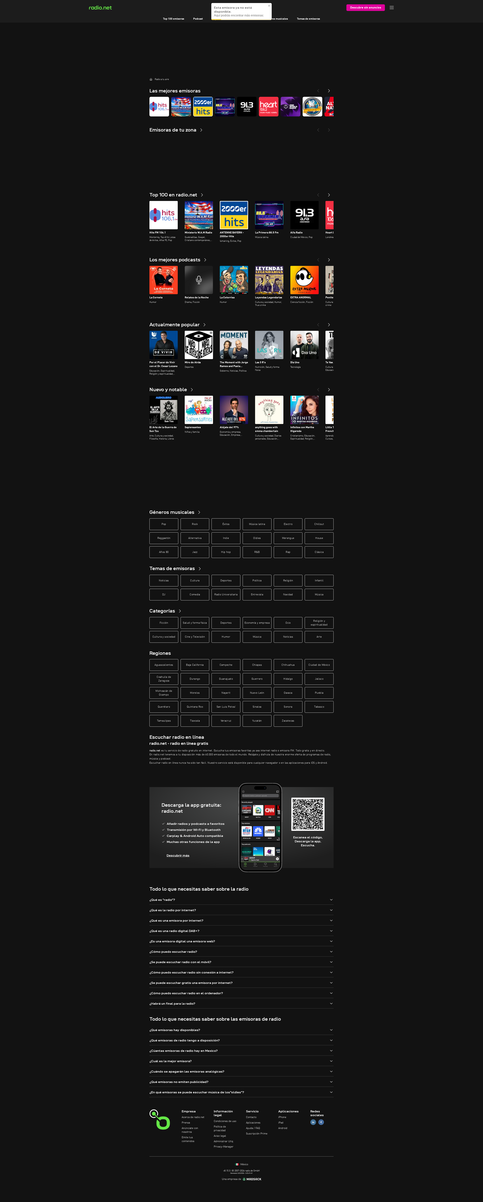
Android (282, 1128)
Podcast (198, 19)
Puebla (319, 693)
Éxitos (226, 524)
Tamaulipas (164, 721)
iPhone (282, 1117)
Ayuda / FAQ (253, 1128)
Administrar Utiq (223, 1141)
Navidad (288, 594)
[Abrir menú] (391, 7)
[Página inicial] (150, 79)
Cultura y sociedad (163, 637)
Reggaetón (163, 538)
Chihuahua (288, 665)
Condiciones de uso (225, 1121)
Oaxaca (288, 693)
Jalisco (319, 679)
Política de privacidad (220, 1128)
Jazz (194, 552)
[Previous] (318, 89)
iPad (280, 1122)
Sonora (288, 707)
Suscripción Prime (256, 1133)
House (319, 538)
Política (256, 580)
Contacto (251, 1117)
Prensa (186, 1122)
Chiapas (257, 665)
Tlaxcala (195, 721)
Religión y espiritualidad (319, 623)
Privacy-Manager (223, 1146)
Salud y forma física (195, 623)
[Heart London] (268, 106)
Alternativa (195, 538)
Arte (319, 637)
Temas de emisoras (308, 19)
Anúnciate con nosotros (190, 1130)
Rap (288, 552)
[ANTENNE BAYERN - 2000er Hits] (203, 106)
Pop (164, 524)
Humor (226, 637)
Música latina (257, 524)
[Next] (329, 89)
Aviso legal (220, 1136)
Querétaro (164, 707)
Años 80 (163, 552)
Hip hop (226, 552)
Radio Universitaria (226, 594)
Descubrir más (178, 855)
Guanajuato (226, 679)
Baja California (195, 665)
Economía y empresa (257, 623)
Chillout (319, 524)
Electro (288, 524)
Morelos (195, 693)
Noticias (164, 580)
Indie (226, 538)
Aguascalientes (164, 665)
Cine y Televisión (195, 637)
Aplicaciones (253, 1122)
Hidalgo (288, 679)
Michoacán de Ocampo (163, 693)
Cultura (194, 580)
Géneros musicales (276, 19)
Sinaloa (257, 707)
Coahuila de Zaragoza (164, 679)
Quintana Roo (195, 707)
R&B (257, 552)
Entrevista (257, 594)
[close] (269, 5)
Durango (195, 679)
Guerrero (257, 679)
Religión (288, 580)
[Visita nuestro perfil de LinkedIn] (313, 1122)
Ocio (288, 623)
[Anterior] (318, 193)
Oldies (257, 538)
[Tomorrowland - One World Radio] (290, 106)
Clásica (319, 552)
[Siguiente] (329, 193)
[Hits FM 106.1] (159, 106)
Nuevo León (257, 693)
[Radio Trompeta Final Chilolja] (312, 106)
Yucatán (257, 721)
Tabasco (319, 707)
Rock (195, 524)
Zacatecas (288, 721)
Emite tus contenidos (188, 1139)
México (244, 1164)
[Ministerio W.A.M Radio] (181, 106)
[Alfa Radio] (247, 106)
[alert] (241, 11)
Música (319, 594)
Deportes (226, 580)
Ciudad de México (319, 665)
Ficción (164, 623)
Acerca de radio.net (193, 1117)
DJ (163, 594)
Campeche (226, 665)
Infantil (319, 580)
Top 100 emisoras (173, 19)
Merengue (288, 538)
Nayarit (226, 693)
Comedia (195, 594)
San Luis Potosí (226, 707)
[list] (241, 106)
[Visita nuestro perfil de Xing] (321, 1122)
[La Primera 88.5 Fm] (225, 106)
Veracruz (226, 721)
